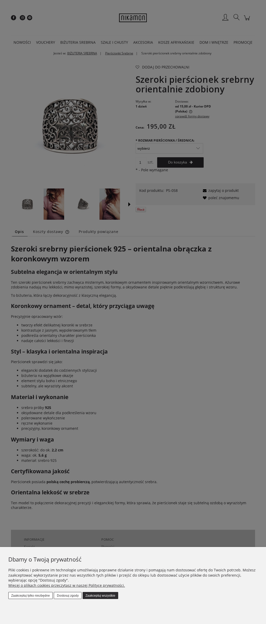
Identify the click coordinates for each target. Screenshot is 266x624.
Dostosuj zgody (68, 595)
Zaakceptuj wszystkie (100, 595)
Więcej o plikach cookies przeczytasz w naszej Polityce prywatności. (66, 585)
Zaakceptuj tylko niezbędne (30, 595)
